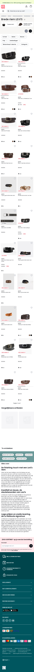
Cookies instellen (12, 651)
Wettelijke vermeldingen (7, 648)
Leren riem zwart (21, 458)
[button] (31, 6)
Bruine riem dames (8, 455)
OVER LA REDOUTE (6, 582)
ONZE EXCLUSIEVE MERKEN (8, 595)
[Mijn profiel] (26, 6)
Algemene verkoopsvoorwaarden (9, 650)
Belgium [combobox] (6, 660)
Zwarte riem (19, 455)
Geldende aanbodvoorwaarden (21, 648)
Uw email (3, 542)
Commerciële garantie (23, 651)
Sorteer (5, 37)
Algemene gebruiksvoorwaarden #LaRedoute (22, 653)
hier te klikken (14, 550)
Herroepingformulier (6, 653)
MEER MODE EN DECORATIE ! (8, 601)
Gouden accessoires (8, 458)
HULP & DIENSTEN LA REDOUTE (9, 588)
